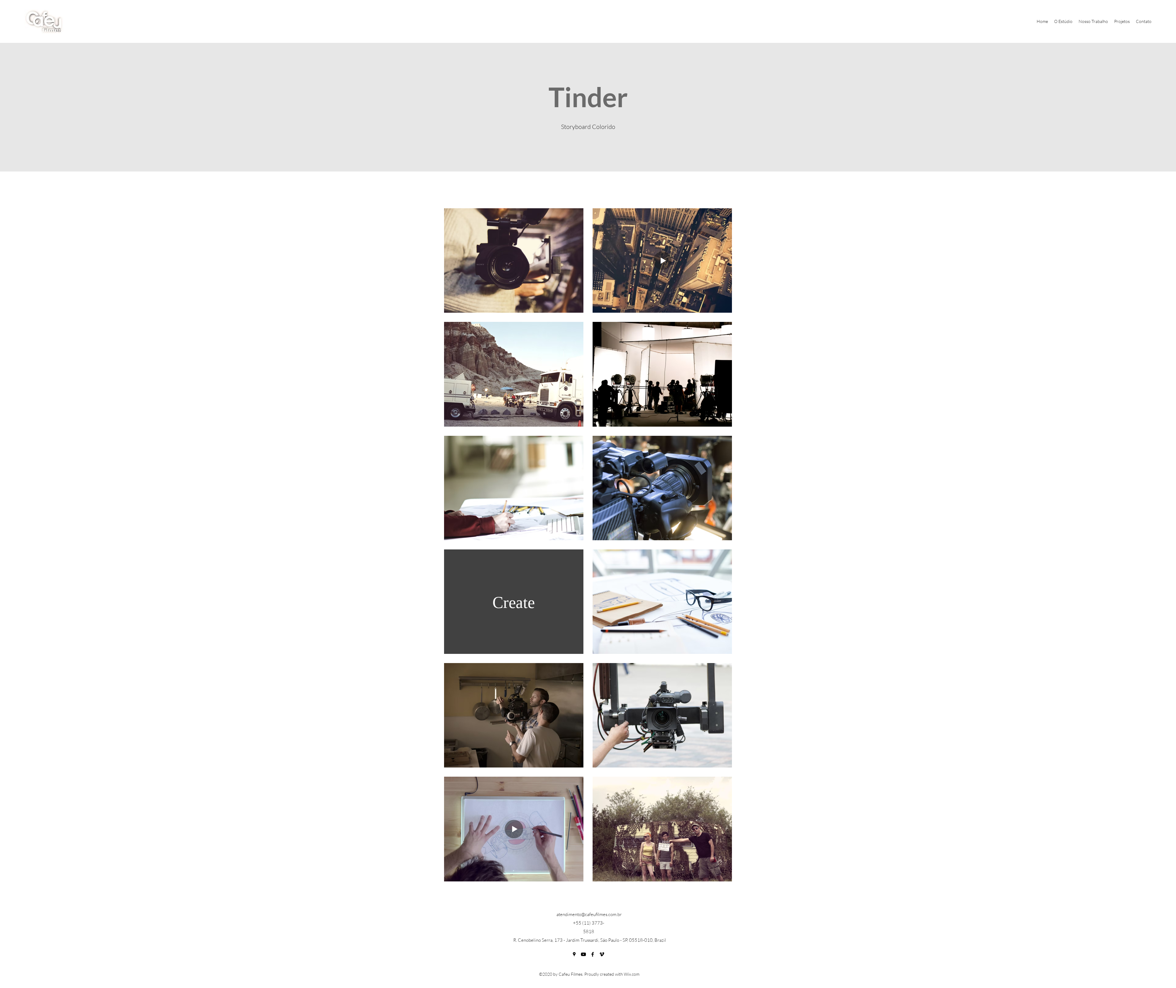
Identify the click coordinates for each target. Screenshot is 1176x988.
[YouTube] (583, 954)
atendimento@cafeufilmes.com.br (589, 914)
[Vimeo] (602, 954)
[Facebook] (593, 954)
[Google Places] (574, 954)
